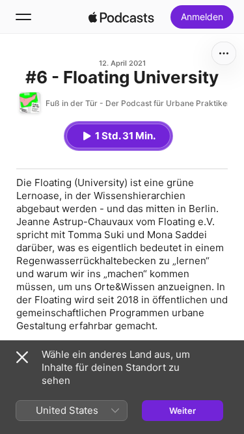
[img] (121, 16)
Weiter (182, 410)
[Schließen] (22, 357)
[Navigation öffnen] (23, 17)
